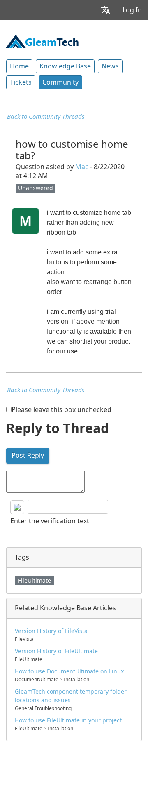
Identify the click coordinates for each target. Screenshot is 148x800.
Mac (81, 167)
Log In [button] (132, 10)
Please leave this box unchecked (61, 410)
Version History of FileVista (51, 631)
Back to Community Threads (45, 116)
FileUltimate (34, 580)
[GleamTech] (42, 40)
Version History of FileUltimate (56, 651)
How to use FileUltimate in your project (68, 720)
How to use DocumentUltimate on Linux (69, 671)
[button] (106, 10)
